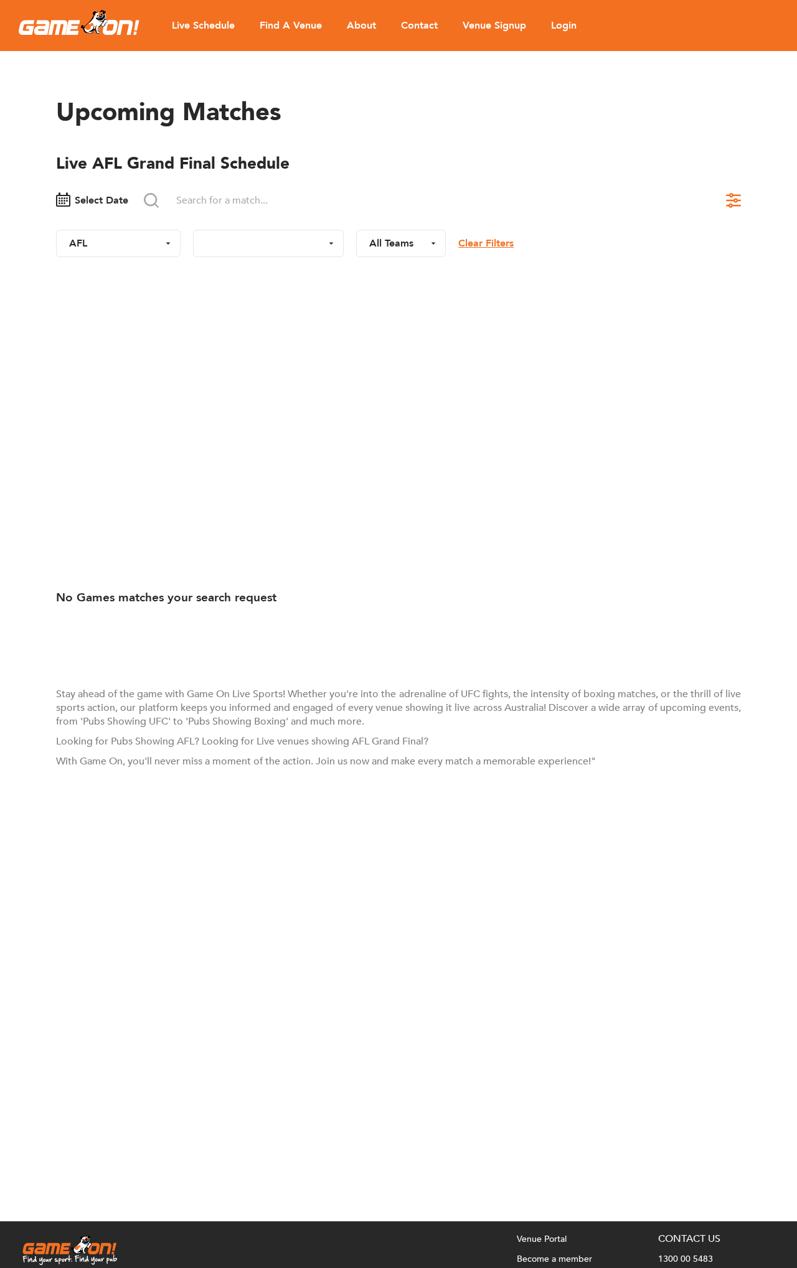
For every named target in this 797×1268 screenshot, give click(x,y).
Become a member (554, 1259)
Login (564, 25)
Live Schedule (203, 25)
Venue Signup (494, 25)
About (361, 25)
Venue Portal (542, 1239)
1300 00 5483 (685, 1259)
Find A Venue (291, 25)
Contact (419, 25)
